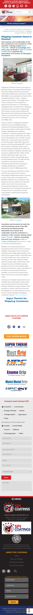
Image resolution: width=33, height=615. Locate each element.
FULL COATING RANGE (16, 336)
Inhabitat (19, 83)
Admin (24, 612)
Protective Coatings (16, 29)
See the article (21, 295)
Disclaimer (9, 612)
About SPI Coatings (16, 559)
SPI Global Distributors (16, 562)
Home (7, 29)
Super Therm (6, 237)
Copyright (17, 612)
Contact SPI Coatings (16, 565)
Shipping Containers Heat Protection (14, 31)
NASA (25, 241)
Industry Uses (27, 29)
